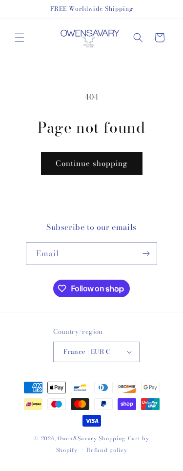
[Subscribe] (146, 253)
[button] (19, 37)
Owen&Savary (77, 438)
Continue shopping (92, 163)
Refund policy (106, 450)
